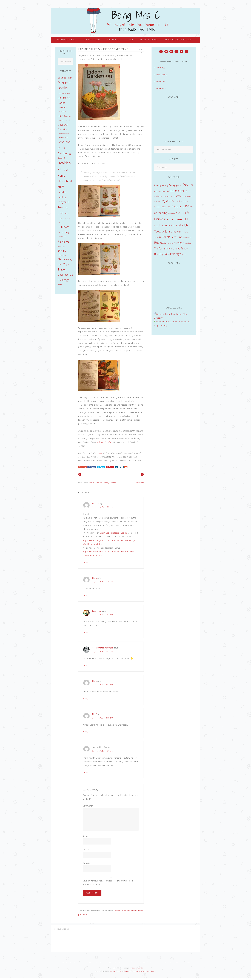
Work (183, 254)
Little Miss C (177, 231)
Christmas (158, 196)
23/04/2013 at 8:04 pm (102, 684)
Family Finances (63, 134)
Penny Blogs (159, 67)
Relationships (187, 237)
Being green (175, 185)
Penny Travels (160, 74)
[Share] (116, 467)
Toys (177, 248)
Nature (156, 237)
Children (164, 191)
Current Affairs (63, 120)
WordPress (145, 971)
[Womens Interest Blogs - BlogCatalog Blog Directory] (173, 325)
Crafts (176, 196)
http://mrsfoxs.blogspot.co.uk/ (113, 532)
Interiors (166, 225)
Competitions (168, 196)
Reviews (160, 242)
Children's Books (177, 191)
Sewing (178, 243)
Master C (187, 232)
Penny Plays (159, 81)
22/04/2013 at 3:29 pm (102, 581)
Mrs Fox (95, 503)
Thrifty (158, 248)
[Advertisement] (173, 117)
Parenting (176, 237)
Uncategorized (162, 254)
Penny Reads (160, 88)
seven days (169, 243)
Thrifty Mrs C (168, 248)
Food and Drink (181, 206)
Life (167, 231)
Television (187, 243)
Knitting (175, 225)
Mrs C (94, 578)
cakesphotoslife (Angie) (103, 647)
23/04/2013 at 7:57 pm (102, 614)
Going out (171, 213)
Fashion (164, 206)
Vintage (113, 483)
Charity (157, 191)
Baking (157, 185)
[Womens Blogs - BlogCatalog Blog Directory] (173, 317)
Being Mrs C (125, 21)
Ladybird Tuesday (104, 442)
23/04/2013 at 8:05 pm (102, 717)
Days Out (166, 201)
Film (169, 207)
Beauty (165, 185)
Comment (88, 805)
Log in (153, 971)
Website (86, 863)
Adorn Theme (115, 971)
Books (91, 483)
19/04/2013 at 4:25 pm (102, 507)
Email (86, 849)
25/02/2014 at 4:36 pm (102, 751)
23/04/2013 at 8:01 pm (102, 651)
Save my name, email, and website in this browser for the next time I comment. (109, 882)
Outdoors (164, 237)
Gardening (160, 213)
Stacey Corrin (137, 968)
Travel (184, 248)
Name (86, 836)
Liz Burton (96, 611)
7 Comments (139, 483)
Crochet (183, 196)
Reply (85, 562)
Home (169, 219)
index (100, 453)
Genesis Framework (132, 971)
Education (177, 201)
